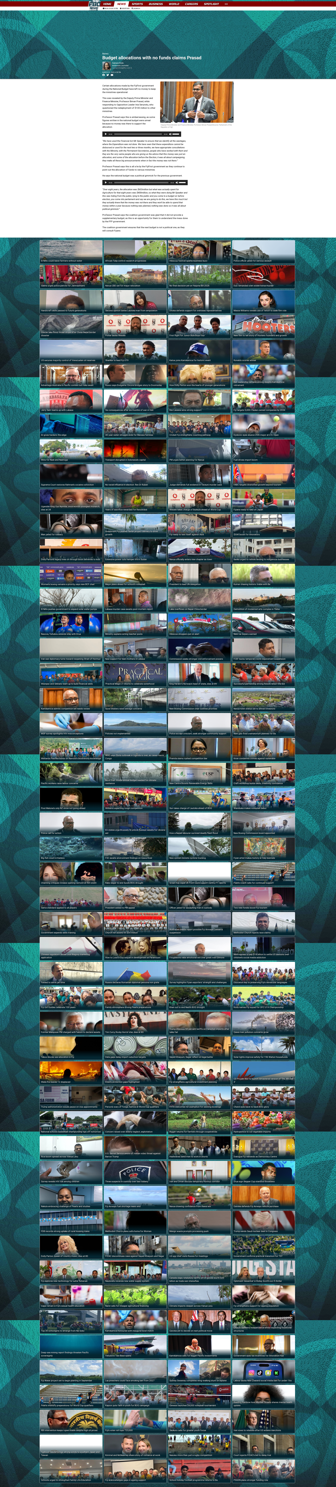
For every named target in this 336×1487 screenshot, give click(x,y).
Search (136, 8)
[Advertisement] (168, 30)
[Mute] (170, 134)
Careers (191, 4)
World (174, 4)
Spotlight (211, 4)
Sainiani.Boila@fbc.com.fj (122, 68)
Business (156, 4)
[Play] (105, 134)
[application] (141, 134)
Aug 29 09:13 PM (111, 8)
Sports (137, 4)
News (121, 4)
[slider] (176, 133)
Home (107, 4)
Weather (126, 8)
